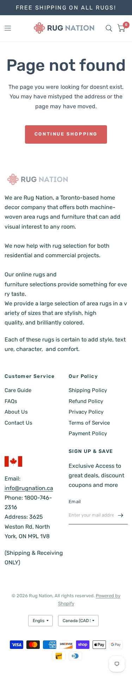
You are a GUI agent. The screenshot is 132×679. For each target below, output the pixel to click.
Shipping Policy (88, 390)
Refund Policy (86, 401)
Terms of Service (89, 423)
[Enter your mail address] (121, 515)
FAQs (11, 401)
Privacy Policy (86, 412)
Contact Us (18, 423)
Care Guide (18, 390)
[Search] (109, 28)
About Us (16, 412)
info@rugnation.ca (29, 488)
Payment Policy (88, 433)
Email (75, 501)
